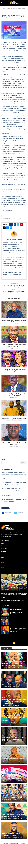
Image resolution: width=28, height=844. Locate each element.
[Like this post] (11, 224)
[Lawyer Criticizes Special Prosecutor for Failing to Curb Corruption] (14, 334)
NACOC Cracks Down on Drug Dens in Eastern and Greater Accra (14, 796)
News (2, 565)
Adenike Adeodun (7, 686)
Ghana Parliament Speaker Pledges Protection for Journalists (14, 815)
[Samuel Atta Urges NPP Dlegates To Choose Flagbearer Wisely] (14, 383)
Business (3, 554)
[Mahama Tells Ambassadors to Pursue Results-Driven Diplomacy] (14, 408)
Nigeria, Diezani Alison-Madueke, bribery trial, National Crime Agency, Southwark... (16, 611)
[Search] (26, 2)
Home (2, 8)
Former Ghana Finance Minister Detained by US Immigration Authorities (13, 739)
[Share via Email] (11, 227)
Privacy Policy (4, 545)
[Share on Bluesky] (7, 227)
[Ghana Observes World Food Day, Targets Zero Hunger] (14, 582)
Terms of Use (4, 548)
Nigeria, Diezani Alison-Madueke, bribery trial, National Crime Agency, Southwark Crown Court (13, 663)
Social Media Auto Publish (8, 843)
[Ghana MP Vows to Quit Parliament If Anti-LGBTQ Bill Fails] (14, 432)
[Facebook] (14, 643)
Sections (3, 551)
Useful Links (5, 540)
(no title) (3, 478)
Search (3, 459)
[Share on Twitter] (18, 224)
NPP (19, 218)
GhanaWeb (9, 210)
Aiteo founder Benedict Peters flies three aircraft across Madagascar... (18, 630)
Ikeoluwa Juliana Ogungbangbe (10, 722)
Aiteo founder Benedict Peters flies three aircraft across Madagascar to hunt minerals (14, 701)
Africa (2, 567)
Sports (2, 562)
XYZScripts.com (21, 843)
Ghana (14, 218)
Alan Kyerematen (6, 218)
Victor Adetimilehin (14, 239)
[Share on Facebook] (15, 224)
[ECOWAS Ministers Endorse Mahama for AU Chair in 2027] (14, 309)
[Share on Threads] (4, 227)
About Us (3, 543)
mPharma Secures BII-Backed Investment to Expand (12, 834)
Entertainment (4, 560)
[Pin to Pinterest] (21, 224)
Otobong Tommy (7, 667)
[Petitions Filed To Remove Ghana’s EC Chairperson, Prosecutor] (14, 358)
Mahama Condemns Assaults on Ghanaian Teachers (13, 759)
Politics (2, 557)
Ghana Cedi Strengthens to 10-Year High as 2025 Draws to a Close (14, 778)
